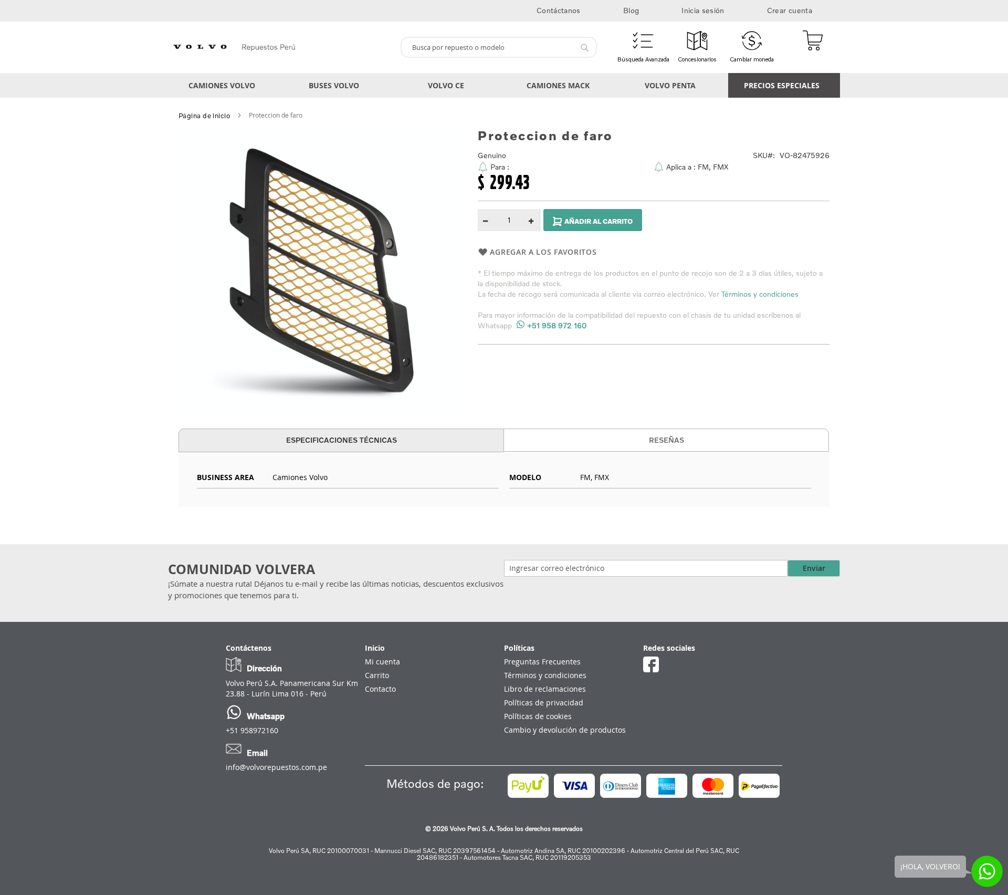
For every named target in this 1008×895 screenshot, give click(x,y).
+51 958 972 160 (557, 325)
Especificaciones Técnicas (341, 439)
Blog (631, 10)
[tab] (341, 440)
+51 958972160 (252, 730)
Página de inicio (204, 115)
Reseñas (666, 439)
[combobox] (499, 47)
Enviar (814, 568)
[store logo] (280, 47)
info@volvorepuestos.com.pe (276, 767)
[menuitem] (224, 85)
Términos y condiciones (760, 293)
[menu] (504, 85)
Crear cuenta (789, 10)
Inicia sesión (702, 10)
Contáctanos (559, 10)
